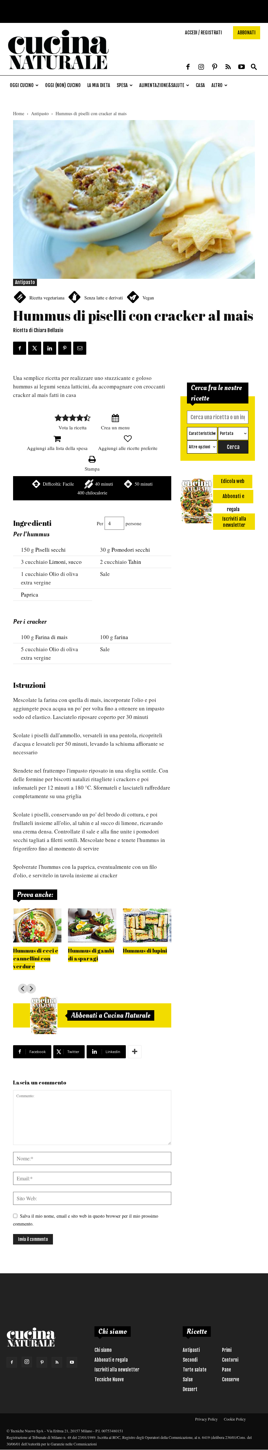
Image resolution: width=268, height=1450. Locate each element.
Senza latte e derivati (103, 298)
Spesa (122, 85)
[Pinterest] (215, 67)
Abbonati (247, 32)
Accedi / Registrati (203, 32)
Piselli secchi (50, 549)
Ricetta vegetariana (46, 298)
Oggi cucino (22, 85)
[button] (254, 67)
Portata (226, 433)
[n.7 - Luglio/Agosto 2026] (44, 1015)
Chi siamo (103, 1350)
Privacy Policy (206, 1419)
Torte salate (195, 1369)
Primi (226, 1350)
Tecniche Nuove (109, 1379)
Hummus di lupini (145, 950)
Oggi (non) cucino (63, 85)
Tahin (134, 561)
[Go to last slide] (23, 989)
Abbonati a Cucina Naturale (110, 1015)
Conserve (230, 1379)
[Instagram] (201, 67)
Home (18, 113)
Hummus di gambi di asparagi (91, 954)
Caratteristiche (202, 433)
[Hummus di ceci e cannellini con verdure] (37, 925)
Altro (217, 85)
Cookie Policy (235, 1419)
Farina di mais (51, 637)
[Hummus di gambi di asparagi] (92, 925)
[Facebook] (188, 67)
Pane (226, 1369)
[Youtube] (241, 67)
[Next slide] (31, 989)
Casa (200, 85)
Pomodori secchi (130, 549)
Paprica (29, 594)
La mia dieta (98, 85)
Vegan (148, 298)
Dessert (190, 1389)
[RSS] (228, 67)
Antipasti (191, 1350)
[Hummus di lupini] (147, 925)
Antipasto (40, 113)
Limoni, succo (65, 561)
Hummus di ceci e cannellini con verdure (35, 958)
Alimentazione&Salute (161, 85)
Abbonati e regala (111, 1360)
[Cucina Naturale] (58, 72)
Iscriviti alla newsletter (116, 1369)
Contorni (230, 1360)
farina (121, 637)
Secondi (190, 1360)
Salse (188, 1379)
